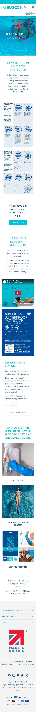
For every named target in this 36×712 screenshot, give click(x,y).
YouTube (18, 586)
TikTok (21, 584)
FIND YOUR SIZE (18, 480)
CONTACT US (18, 222)
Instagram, (14, 584)
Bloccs (14, 704)
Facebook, (23, 581)
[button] (25, 7)
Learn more (24, 1)
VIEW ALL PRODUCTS (18, 567)
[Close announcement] (34, 2)
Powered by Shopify (23, 704)
